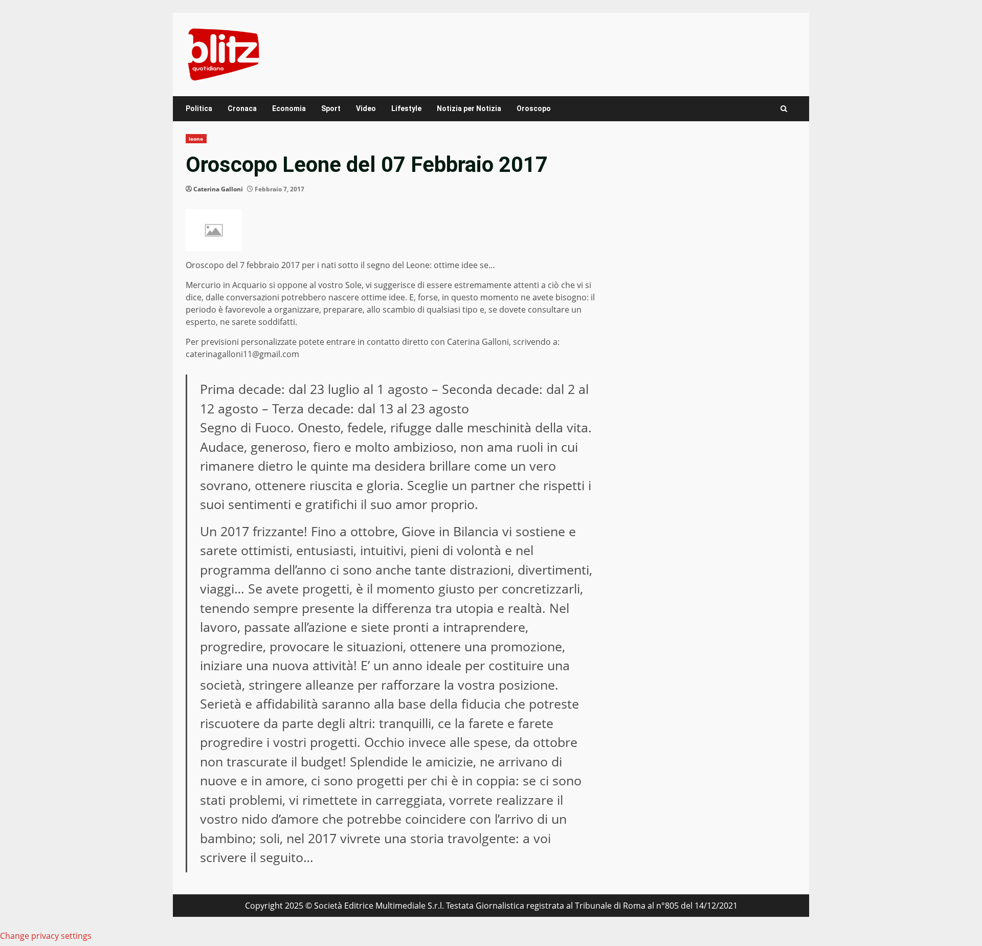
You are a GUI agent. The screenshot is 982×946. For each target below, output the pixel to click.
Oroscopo (534, 108)
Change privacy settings (46, 935)
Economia (289, 108)
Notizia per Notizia (469, 108)
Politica (199, 108)
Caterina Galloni (218, 189)
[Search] (783, 109)
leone (196, 138)
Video (366, 108)
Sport (331, 108)
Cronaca (242, 108)
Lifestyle (406, 108)
